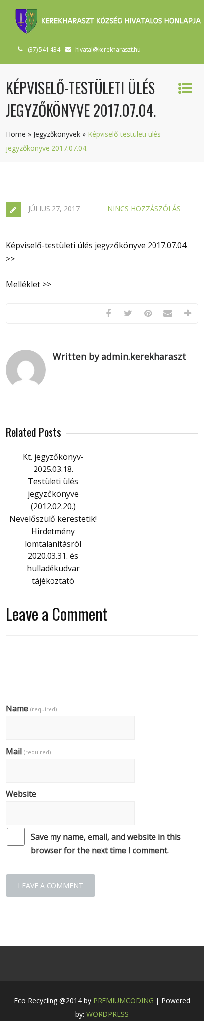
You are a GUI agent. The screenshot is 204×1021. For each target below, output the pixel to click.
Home (16, 134)
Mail (28, 751)
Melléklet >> (28, 284)
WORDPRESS (107, 1014)
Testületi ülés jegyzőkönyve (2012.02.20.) (53, 494)
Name (31, 708)
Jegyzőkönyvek (56, 134)
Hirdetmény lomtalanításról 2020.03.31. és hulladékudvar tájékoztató (53, 556)
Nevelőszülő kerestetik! (53, 518)
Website (21, 793)
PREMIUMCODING (123, 1000)
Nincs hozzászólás (144, 208)
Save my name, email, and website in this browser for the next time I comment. (106, 843)
